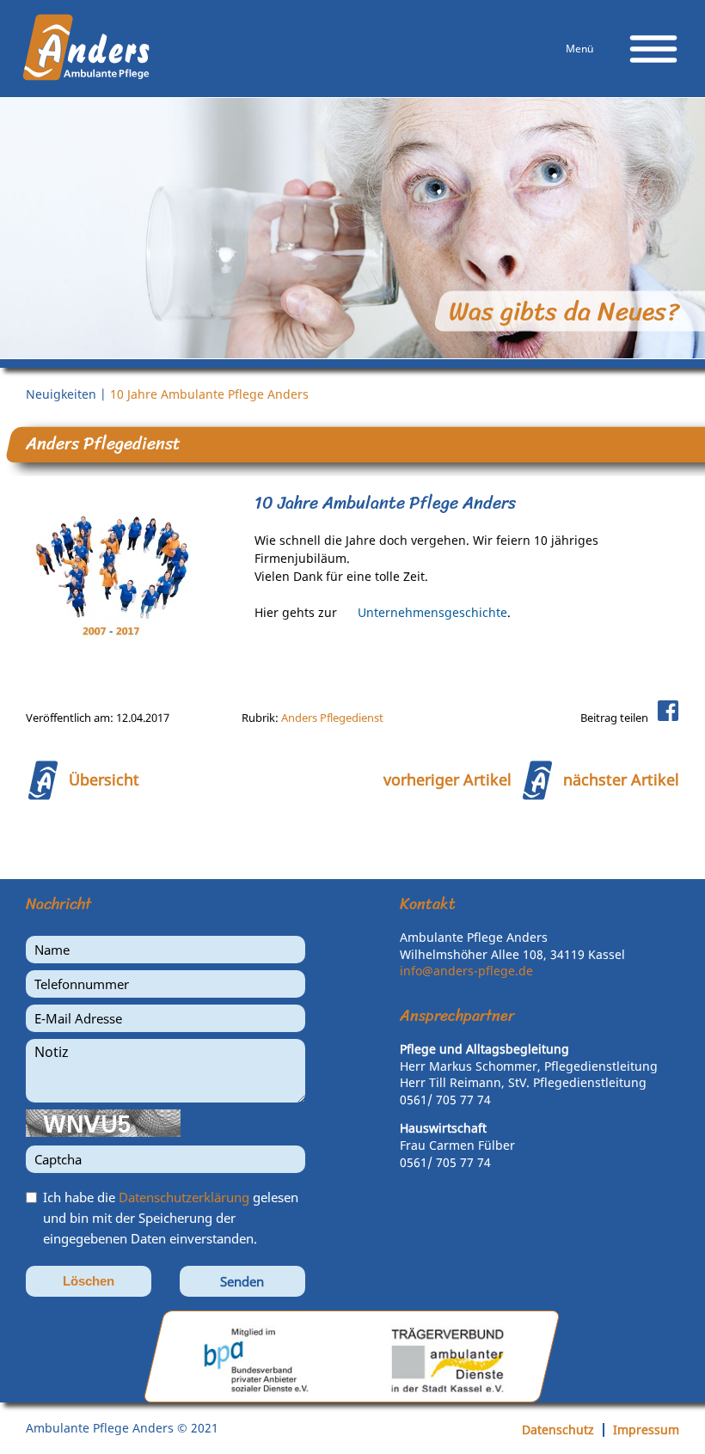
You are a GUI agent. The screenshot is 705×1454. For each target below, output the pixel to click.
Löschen (88, 1281)
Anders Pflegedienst (332, 717)
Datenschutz (558, 1430)
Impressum (646, 1430)
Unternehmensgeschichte (432, 612)
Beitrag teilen (614, 717)
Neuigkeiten (61, 394)
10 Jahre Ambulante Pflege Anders (209, 394)
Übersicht (104, 779)
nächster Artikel (621, 779)
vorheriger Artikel (447, 779)
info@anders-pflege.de (466, 970)
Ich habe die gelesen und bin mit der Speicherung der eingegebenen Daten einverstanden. (170, 1217)
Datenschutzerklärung (184, 1197)
